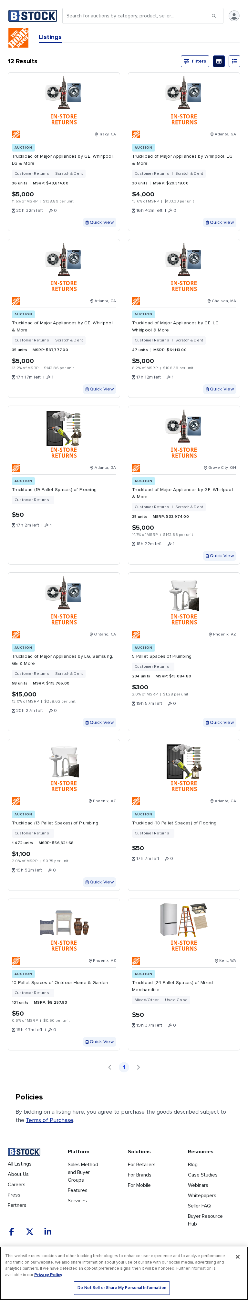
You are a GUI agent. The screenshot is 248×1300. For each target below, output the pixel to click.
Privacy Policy (48, 1274)
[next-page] (138, 1067)
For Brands (139, 1175)
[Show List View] (234, 61)
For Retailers (142, 1164)
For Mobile (139, 1185)
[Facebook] (12, 1232)
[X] (30, 1232)
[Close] (238, 1257)
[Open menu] (234, 15)
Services (77, 1200)
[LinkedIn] (48, 1232)
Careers (17, 1184)
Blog (193, 1164)
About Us (18, 1174)
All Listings (20, 1164)
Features (78, 1190)
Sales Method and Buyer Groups (83, 1172)
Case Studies (203, 1175)
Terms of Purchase (49, 1120)
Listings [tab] (50, 37)
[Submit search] (214, 15)
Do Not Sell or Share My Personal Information (122, 1288)
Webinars (198, 1185)
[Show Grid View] (219, 61)
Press (14, 1195)
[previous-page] (109, 1067)
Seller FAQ (199, 1206)
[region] (124, 1273)
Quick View (102, 222)
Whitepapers (202, 1195)
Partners (17, 1205)
